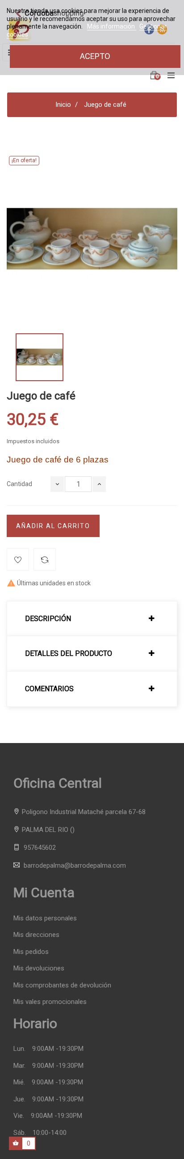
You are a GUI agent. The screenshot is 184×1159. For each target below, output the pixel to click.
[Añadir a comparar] (44, 559)
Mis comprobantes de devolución (62, 985)
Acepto (95, 56)
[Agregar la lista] (18, 559)
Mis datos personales (45, 918)
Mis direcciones (36, 935)
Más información (111, 26)
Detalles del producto (68, 654)
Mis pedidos (31, 952)
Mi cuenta (44, 892)
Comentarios (49, 689)
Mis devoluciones (38, 968)
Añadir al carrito (53, 525)
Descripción (48, 619)
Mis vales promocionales (50, 1002)
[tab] (92, 619)
